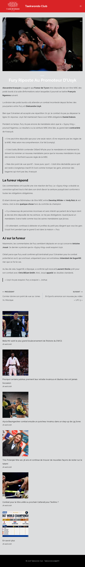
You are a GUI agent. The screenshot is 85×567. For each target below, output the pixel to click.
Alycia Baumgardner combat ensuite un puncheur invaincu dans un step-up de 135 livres (41, 421)
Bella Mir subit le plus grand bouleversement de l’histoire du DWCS (32, 341)
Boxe (42, 76)
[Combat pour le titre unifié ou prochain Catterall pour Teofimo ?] (42, 485)
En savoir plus (8, 540)
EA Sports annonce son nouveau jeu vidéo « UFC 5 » (64, 296)
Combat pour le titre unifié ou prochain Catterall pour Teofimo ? (30, 502)
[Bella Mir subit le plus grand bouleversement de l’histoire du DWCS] (42, 324)
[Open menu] (81, 6)
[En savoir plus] (42, 524)
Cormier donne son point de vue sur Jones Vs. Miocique (21, 296)
